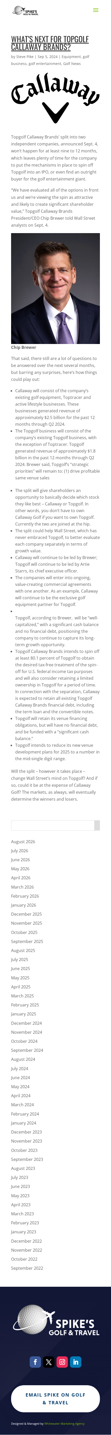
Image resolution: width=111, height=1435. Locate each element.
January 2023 (23, 1232)
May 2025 (20, 978)
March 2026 (22, 887)
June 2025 (20, 968)
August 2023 (23, 1168)
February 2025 (25, 1005)
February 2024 (25, 1114)
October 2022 (24, 1259)
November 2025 (26, 923)
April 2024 (20, 1095)
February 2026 (25, 896)
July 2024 (19, 1068)
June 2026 (20, 860)
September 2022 (27, 1268)
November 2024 (26, 1032)
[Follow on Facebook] (35, 1362)
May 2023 (20, 1196)
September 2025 (27, 941)
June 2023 (20, 1186)
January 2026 (23, 905)
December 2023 (26, 1132)
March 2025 (22, 996)
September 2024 (27, 1050)
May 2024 (20, 1086)
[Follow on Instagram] (62, 1362)
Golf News (72, 63)
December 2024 (26, 1023)
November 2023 (26, 1141)
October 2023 (24, 1150)
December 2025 (26, 914)
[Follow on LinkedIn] (75, 1362)
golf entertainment (45, 63)
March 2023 (22, 1214)
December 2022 (26, 1241)
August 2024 (23, 1059)
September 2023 (27, 1159)
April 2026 (20, 878)
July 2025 (19, 959)
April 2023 (20, 1205)
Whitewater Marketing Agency (64, 1423)
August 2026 (23, 841)
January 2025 (23, 1014)
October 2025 (24, 932)
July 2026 (19, 851)
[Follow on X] (48, 1362)
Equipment (71, 56)
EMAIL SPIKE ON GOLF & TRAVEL (56, 1399)
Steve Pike (25, 56)
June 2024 (20, 1077)
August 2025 (23, 950)
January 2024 (23, 1123)
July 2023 (19, 1177)
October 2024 (24, 1041)
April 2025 (20, 987)
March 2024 (22, 1105)
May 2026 (20, 869)
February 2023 (25, 1223)
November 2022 (26, 1250)
